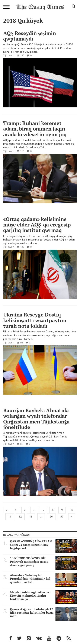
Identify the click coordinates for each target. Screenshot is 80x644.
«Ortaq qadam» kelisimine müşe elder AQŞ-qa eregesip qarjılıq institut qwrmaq (37, 225)
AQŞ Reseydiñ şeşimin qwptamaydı (29, 36)
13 (30, 516)
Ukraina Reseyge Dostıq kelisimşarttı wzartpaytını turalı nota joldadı (34, 320)
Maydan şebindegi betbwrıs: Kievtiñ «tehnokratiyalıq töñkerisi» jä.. (30, 596)
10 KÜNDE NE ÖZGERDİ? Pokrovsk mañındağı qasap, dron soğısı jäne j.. (29, 562)
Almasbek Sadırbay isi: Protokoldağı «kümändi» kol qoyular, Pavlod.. (30, 579)
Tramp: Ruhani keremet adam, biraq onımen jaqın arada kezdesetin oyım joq (35, 129)
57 (61, 516)
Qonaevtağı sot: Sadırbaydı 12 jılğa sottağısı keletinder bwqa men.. (32, 612)
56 (51, 516)
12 (20, 516)
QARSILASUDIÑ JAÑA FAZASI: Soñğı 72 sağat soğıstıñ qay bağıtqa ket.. (31, 545)
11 (9, 516)
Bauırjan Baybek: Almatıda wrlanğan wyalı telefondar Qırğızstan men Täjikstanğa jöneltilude (36, 418)
